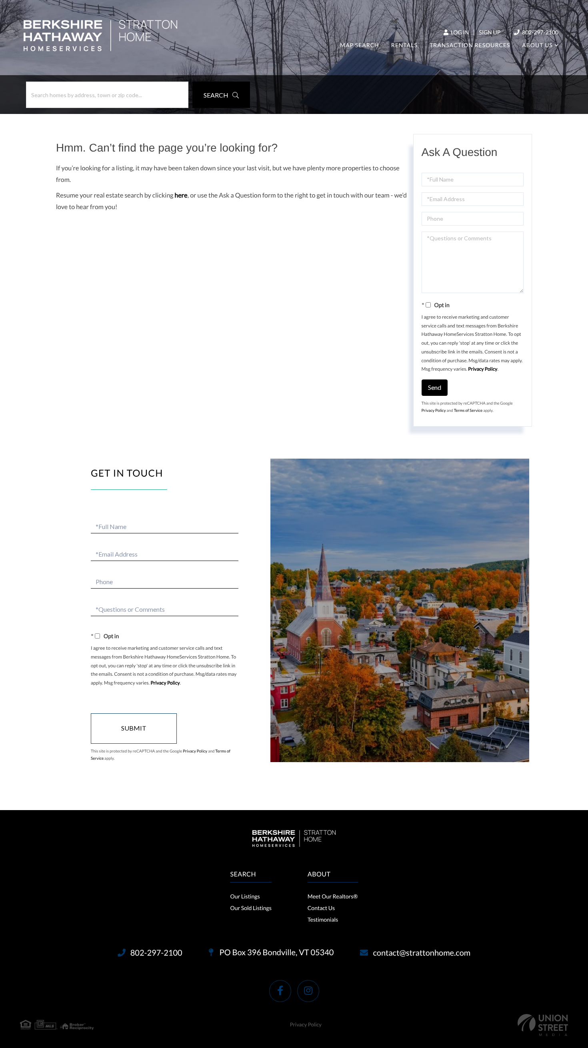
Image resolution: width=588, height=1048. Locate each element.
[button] (221, 95)
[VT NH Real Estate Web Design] (543, 1025)
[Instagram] (308, 991)
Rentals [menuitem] (404, 45)
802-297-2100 (539, 32)
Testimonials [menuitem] (323, 919)
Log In (459, 32)
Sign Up (489, 32)
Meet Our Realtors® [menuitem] (333, 896)
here (181, 195)
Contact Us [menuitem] (321, 907)
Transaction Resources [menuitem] (470, 45)
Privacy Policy (482, 369)
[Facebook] (280, 991)
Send (434, 387)
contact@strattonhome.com (421, 953)
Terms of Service (468, 410)
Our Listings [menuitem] (245, 896)
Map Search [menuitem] (359, 45)
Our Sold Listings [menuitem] (250, 907)
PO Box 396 (276, 952)
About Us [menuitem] (537, 45)
